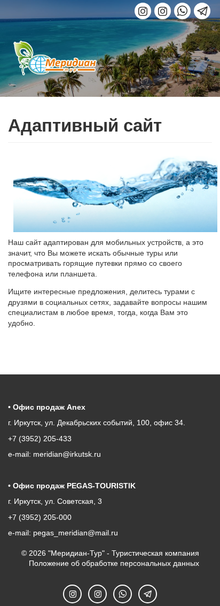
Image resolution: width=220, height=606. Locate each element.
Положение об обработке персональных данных (114, 563)
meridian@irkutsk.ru (67, 454)
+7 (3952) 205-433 (40, 438)
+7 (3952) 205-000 (40, 517)
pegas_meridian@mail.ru (75, 532)
